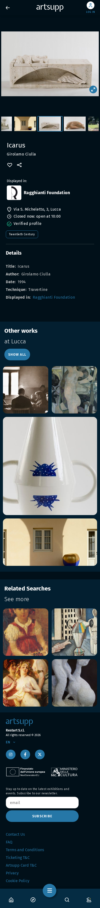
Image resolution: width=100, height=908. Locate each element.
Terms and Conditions (25, 850)
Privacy (12, 873)
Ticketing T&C (18, 857)
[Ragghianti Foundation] (14, 192)
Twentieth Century (22, 234)
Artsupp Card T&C (21, 865)
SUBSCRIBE (42, 816)
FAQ (9, 842)
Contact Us (15, 834)
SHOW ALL (17, 355)
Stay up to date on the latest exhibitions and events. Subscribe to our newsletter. (37, 791)
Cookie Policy (17, 880)
